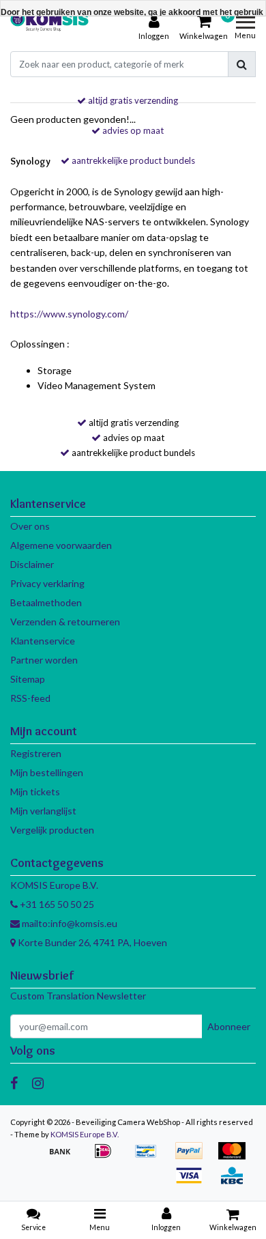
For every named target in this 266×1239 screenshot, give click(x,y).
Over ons (30, 526)
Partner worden (44, 660)
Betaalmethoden (46, 602)
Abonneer (228, 1026)
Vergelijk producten (52, 830)
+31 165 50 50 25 (56, 904)
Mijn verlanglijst (43, 810)
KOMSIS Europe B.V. (84, 1134)
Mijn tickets (35, 791)
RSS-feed (30, 698)
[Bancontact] (150, 1157)
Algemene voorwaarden (61, 545)
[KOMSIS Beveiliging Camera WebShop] (49, 28)
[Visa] (193, 1182)
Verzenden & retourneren (65, 621)
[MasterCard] (235, 1157)
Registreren (35, 753)
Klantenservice (42, 640)
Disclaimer (32, 564)
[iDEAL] (107, 1157)
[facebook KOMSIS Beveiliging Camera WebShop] (14, 1082)
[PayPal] (193, 1157)
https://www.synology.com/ (69, 313)
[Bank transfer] (64, 1157)
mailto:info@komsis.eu (68, 923)
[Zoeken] (242, 64)
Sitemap (27, 679)
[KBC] (235, 1182)
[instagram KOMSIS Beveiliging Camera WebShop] (38, 1082)
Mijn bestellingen (46, 772)
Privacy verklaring (47, 583)
